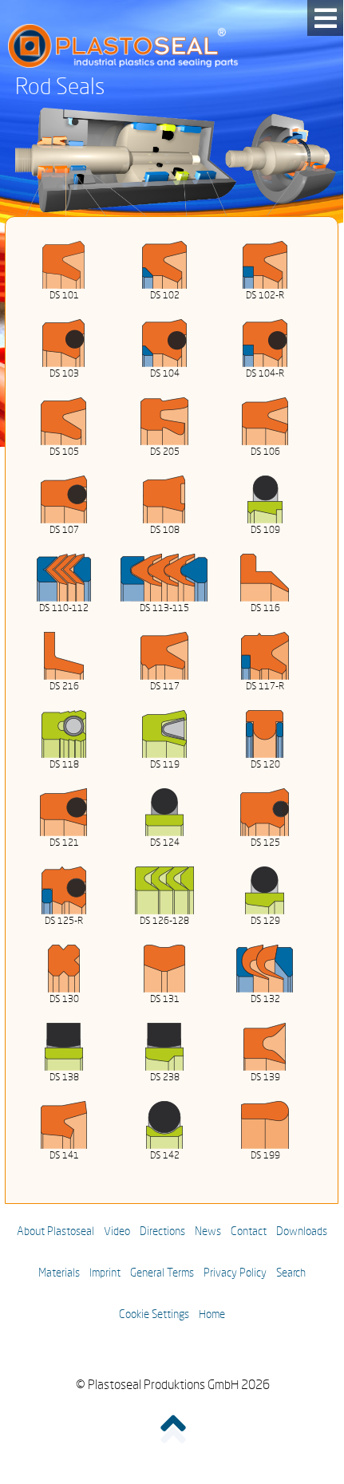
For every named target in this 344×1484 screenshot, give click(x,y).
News (208, 1231)
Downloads (301, 1231)
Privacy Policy (235, 1273)
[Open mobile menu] (325, 18)
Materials (59, 1273)
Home (212, 1314)
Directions (162, 1231)
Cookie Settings (154, 1314)
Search (291, 1273)
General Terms (162, 1273)
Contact (249, 1231)
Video (117, 1231)
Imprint (105, 1273)
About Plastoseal (55, 1231)
